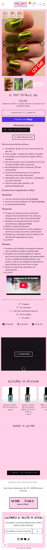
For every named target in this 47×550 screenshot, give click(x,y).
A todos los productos (23, 473)
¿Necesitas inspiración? (23, 482)
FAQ (32, 190)
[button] (30, 3)
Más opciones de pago (23, 125)
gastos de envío (26, 104)
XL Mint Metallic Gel (23, 137)
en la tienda (32, 199)
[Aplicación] (23, 354)
